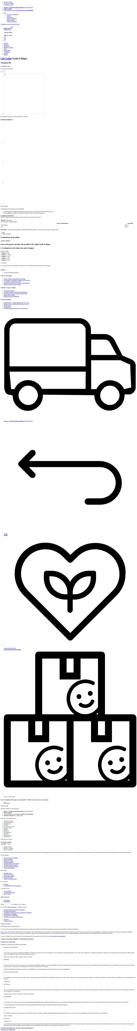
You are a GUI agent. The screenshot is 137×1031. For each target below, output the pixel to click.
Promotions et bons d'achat (10, 865)
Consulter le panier (8, 4)
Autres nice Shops (8, 921)
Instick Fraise (7, 305)
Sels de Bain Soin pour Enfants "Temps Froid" (15, 293)
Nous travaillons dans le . (18, 10)
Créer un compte (8, 35)
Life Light (6, 58)
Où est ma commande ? (13, 14)
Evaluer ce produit (5, 240)
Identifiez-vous (7, 29)
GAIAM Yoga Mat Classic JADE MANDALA (16, 292)
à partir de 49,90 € (18, 7)
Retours (9, 16)
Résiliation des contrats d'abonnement (13, 917)
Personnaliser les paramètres (26, 939)
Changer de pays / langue (19, 904)
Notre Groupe (7, 894)
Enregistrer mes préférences (7, 1028)
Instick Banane (7, 307)
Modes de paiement (12, 18)
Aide (5, 13)
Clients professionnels (9, 867)
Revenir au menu (8, 2)
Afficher (3, 269)
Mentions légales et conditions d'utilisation (14, 909)
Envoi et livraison (8, 859)
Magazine (6, 884)
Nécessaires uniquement (12, 939)
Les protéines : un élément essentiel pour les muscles (17, 280)
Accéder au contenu (9, 3)
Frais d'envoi (10, 17)
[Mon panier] (70, 39)
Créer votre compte (8, 874)
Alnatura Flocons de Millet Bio (11, 296)
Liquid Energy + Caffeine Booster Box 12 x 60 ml (16, 302)
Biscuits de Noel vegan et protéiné (12, 284)
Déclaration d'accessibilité (10, 914)
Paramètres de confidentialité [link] (11, 915)
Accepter (3, 939)
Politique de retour (8, 860)
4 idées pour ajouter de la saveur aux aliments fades (16, 283)
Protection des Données (10, 911)
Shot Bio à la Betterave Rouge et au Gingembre (16, 308)
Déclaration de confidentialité (57, 936)
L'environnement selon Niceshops (12, 885)
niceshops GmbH (12, 907)
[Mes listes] (5, 37)
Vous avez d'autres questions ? (11, 866)
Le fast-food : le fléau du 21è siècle (12, 281)
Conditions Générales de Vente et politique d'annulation (18, 912)
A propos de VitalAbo (9, 892)
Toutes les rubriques (12, 21)
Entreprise (6, 919)
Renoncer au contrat (6, 923)
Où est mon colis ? (8, 877)
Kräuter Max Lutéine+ (9, 295)
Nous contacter (11, 20)
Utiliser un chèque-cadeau (10, 879)
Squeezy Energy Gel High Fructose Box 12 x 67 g (16, 304)
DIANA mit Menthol (9, 290)
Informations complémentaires (9, 221)
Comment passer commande (11, 858)
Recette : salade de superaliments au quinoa (14, 278)
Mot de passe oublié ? (9, 876)
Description (5, 206)
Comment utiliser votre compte (11, 863)
